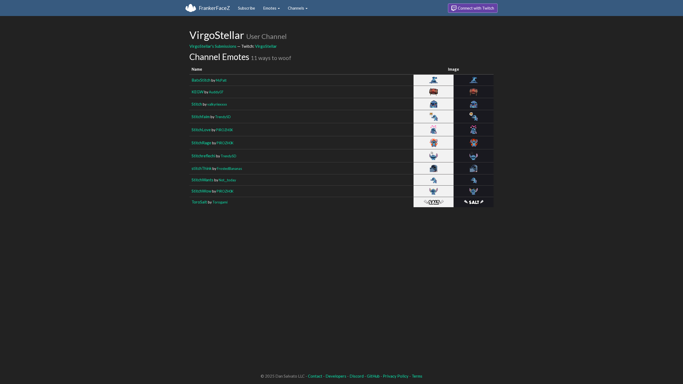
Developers (335, 376)
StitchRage (201, 142)
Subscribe (246, 8)
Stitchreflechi (203, 155)
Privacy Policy (395, 376)
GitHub (373, 376)
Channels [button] (296, 8)
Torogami (220, 202)
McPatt (221, 80)
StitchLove (201, 129)
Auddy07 (216, 92)
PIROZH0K (224, 130)
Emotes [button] (270, 8)
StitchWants (202, 179)
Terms (417, 376)
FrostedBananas (229, 168)
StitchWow (201, 191)
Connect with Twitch (475, 8)
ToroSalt (199, 201)
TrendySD (223, 117)
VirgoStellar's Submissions (212, 46)
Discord (357, 376)
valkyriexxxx (217, 104)
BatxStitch (201, 80)
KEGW (198, 91)
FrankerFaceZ (214, 8)
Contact (315, 376)
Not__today (227, 180)
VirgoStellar (266, 46)
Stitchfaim (201, 116)
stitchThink (202, 168)
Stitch (197, 104)
